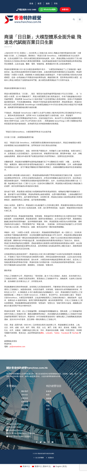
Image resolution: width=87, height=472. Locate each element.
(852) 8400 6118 (14, 427)
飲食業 (48, 391)
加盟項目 (65, 9)
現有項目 (25, 395)
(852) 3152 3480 (14, 424)
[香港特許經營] (22, 19)
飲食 (31, 3)
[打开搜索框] (74, 19)
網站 (42, 333)
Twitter (57, 333)
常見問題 (24, 405)
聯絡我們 (24, 409)
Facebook (65, 333)
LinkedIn (49, 333)
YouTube (75, 333)
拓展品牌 (24, 402)
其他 (48, 405)
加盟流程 (24, 398)
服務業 (48, 398)
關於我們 (24, 391)
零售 (56, 4)
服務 (48, 3)
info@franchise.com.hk (17, 430)
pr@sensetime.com (17, 347)
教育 (39, 3)
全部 (48, 409)
